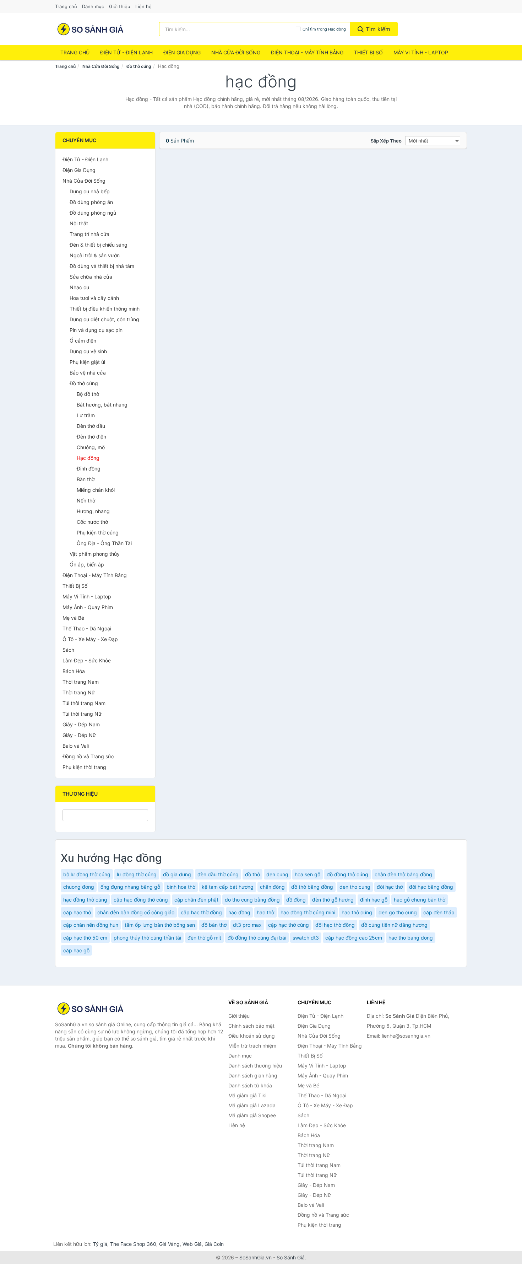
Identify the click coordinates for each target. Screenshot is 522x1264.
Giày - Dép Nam (81, 724)
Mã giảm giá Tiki (247, 1095)
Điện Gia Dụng (182, 52)
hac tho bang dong (410, 938)
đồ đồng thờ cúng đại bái (257, 938)
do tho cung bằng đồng (252, 900)
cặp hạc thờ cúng (288, 925)
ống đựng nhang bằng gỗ (130, 887)
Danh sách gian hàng (252, 1075)
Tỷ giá (100, 1244)
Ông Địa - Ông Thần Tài (104, 543)
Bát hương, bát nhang (102, 405)
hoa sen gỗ (307, 874)
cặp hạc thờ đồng (201, 912)
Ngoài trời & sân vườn (95, 255)
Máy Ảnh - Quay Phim (87, 607)
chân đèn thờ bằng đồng (403, 874)
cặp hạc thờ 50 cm (85, 938)
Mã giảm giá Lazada (252, 1105)
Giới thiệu (119, 6)
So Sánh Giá (291, 1257)
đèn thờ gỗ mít (204, 938)
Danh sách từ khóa (250, 1085)
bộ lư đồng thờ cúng (86, 874)
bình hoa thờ (181, 887)
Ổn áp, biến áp (87, 564)
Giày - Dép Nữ (79, 735)
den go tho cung (398, 912)
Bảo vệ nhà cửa (88, 373)
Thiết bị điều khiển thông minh (105, 309)
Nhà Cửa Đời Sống (235, 52)
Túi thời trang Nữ (82, 714)
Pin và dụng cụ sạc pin (96, 330)
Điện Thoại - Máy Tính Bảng (307, 52)
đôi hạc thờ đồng (335, 925)
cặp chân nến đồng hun (90, 925)
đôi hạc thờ (390, 887)
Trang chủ (66, 6)
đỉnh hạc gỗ (373, 900)
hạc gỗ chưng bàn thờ (419, 900)
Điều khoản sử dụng (251, 1036)
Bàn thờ (85, 479)
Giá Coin (214, 1244)
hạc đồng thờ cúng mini (308, 912)
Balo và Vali (75, 746)
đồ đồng (296, 900)
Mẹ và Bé (73, 618)
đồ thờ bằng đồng (312, 887)
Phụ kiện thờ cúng (98, 532)
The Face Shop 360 (133, 1244)
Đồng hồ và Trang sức (88, 756)
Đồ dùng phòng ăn (91, 202)
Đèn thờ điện (91, 437)
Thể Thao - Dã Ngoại (86, 628)
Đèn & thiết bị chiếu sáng (98, 245)
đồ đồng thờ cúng (347, 874)
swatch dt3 (306, 938)
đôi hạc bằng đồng (431, 887)
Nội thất (79, 223)
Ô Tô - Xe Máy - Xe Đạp (90, 639)
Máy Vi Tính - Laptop (420, 52)
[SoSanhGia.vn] (90, 29)
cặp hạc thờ (77, 912)
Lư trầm (86, 415)
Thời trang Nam (80, 682)
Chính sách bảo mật (251, 1026)
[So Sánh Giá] (90, 1008)
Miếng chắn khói (96, 490)
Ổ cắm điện (83, 341)
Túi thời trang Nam (83, 703)
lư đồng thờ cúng (137, 874)
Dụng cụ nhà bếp (90, 191)
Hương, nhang (93, 511)
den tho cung (354, 887)
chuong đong (78, 887)
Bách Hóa (73, 671)
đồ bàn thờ (214, 925)
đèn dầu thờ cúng (218, 874)
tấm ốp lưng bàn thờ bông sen (160, 925)
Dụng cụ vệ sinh (88, 351)
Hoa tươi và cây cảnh (94, 298)
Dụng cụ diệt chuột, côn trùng (104, 319)
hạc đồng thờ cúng (85, 900)
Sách (68, 650)
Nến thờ (86, 500)
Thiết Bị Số (368, 52)
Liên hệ (143, 6)
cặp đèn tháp (439, 912)
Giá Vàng (169, 1244)
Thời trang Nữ (78, 692)
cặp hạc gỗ (76, 950)
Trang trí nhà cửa (89, 234)
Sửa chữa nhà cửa (91, 277)
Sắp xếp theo (386, 141)
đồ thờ (252, 874)
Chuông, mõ (91, 447)
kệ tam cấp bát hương (228, 887)
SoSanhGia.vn (255, 1257)
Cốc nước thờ (92, 522)
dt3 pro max (247, 925)
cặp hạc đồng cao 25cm (353, 938)
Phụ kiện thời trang (84, 767)
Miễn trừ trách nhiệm (252, 1046)
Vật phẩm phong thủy (95, 554)
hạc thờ (265, 912)
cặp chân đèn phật (196, 900)
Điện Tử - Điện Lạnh (126, 52)
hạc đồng (239, 912)
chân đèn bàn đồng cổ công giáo (135, 912)
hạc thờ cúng (357, 912)
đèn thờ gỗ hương (333, 900)
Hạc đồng (88, 458)
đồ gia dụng (177, 874)
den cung (277, 874)
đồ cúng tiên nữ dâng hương (394, 925)
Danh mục (93, 6)
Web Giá (192, 1244)
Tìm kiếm (377, 29)
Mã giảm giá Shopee (252, 1115)
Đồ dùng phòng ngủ (93, 213)
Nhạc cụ (79, 287)
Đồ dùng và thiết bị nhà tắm (102, 266)
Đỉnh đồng (88, 469)
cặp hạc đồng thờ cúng (141, 900)
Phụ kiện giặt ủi (87, 362)
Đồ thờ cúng (138, 66)
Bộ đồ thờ (88, 394)
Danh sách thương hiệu (255, 1066)
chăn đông (272, 887)
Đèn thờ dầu (91, 426)
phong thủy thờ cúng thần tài (147, 938)
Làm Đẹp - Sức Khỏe (86, 660)
